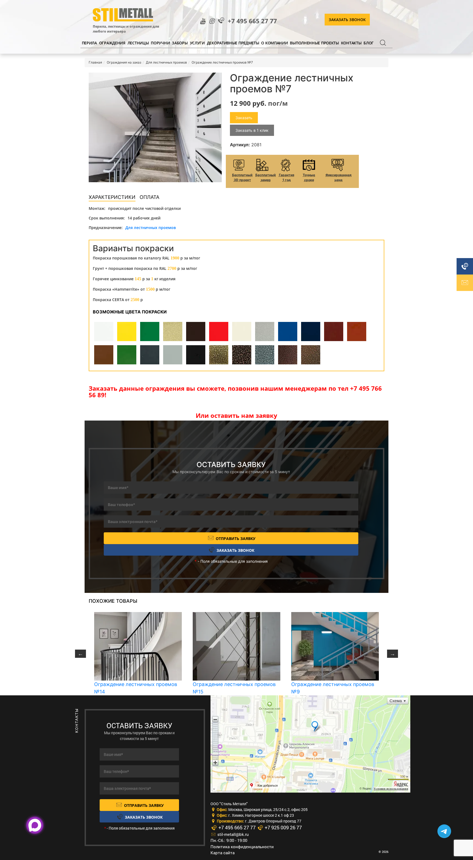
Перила (89, 42)
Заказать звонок (347, 19)
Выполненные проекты (314, 42)
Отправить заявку (235, 538)
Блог (369, 42)
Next (392, 654)
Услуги (197, 42)
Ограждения (112, 42)
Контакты (351, 42)
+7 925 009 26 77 (283, 827)
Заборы (180, 42)
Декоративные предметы (233, 42)
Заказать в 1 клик (252, 130)
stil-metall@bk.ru (232, 834)
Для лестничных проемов (150, 227)
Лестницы (138, 42)
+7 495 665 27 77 (252, 21)
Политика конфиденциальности (242, 846)
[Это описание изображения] (155, 127)
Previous (80, 654)
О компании (274, 42)
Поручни (160, 42)
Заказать (243, 117)
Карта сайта (222, 852)
